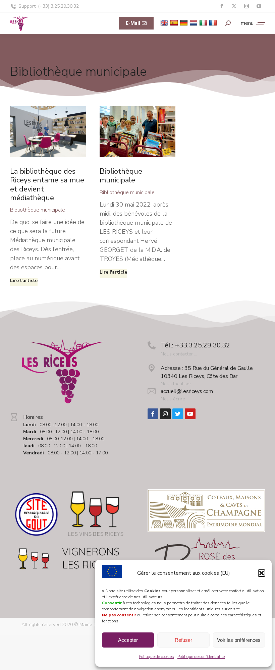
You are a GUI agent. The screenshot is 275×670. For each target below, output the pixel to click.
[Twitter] (177, 413)
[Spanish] (175, 22)
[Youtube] (190, 413)
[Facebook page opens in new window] (221, 6)
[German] (184, 22)
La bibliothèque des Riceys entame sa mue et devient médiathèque (47, 184)
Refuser (183, 640)
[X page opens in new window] (234, 6)
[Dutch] (194, 22)
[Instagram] (165, 413)
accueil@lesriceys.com (187, 391)
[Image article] (48, 131)
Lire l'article (24, 281)
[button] (261, 573)
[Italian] (204, 22)
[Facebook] (153, 413)
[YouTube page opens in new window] (259, 6)
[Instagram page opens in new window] (246, 6)
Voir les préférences (239, 640)
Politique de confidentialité (201, 656)
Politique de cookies (156, 656)
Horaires (33, 417)
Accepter (128, 640)
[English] (165, 22)
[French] (214, 22)
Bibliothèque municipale (37, 210)
